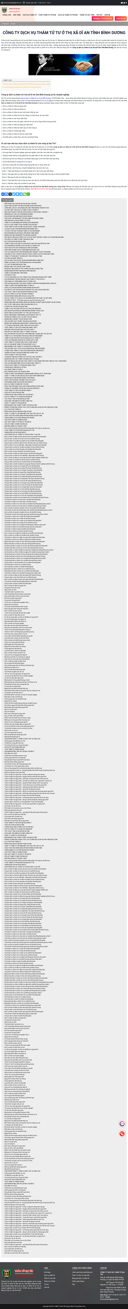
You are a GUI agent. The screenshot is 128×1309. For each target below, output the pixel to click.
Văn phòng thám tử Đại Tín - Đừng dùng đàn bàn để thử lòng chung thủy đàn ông (29, 770)
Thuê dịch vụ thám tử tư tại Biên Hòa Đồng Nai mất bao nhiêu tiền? (25, 525)
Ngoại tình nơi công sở (11, 604)
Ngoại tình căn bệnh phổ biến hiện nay (16, 688)
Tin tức (99, 15)
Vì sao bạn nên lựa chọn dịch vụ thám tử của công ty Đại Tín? (21, 87)
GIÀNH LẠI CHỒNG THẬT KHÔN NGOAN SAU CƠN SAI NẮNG (22, 262)
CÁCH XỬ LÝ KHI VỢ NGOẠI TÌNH (14, 392)
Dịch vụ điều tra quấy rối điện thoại (15, 661)
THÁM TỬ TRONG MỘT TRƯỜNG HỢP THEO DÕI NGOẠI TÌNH (23, 256)
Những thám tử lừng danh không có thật (17, 680)
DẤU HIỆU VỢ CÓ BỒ (10, 753)
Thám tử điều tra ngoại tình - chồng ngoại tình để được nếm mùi (24, 787)
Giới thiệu (17, 15)
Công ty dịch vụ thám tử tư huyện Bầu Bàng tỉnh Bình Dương (23, 476)
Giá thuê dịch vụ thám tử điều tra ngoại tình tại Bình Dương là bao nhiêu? (26, 552)
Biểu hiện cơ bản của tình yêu (13, 697)
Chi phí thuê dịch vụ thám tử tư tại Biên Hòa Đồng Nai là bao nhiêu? (25, 558)
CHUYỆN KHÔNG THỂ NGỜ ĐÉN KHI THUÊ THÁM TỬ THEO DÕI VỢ (24, 279)
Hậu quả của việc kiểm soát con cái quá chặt (18, 627)
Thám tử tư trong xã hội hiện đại (14, 642)
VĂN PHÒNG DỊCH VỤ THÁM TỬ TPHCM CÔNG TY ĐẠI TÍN (22, 434)
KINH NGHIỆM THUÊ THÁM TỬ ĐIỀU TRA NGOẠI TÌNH (20, 405)
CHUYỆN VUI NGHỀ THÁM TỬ (13, 258)
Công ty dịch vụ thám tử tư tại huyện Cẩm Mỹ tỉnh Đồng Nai (22, 491)
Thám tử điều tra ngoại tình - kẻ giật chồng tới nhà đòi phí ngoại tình (25, 776)
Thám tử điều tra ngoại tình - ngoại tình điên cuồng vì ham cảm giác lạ (26, 783)
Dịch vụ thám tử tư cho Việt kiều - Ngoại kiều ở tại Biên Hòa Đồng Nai (25, 445)
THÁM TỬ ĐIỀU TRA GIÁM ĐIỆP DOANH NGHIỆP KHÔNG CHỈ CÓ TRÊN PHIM (27, 373)
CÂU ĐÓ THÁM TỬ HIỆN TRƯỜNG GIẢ (16, 424)
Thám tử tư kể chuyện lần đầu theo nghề (17, 613)
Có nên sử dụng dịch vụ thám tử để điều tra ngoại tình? (21, 617)
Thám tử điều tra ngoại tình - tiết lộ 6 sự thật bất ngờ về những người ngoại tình (29, 791)
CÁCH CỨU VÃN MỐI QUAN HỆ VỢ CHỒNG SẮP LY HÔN (21, 340)
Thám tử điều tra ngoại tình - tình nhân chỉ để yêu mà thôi (22, 789)
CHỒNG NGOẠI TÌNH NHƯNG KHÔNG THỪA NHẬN (19, 378)
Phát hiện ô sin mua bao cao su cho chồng (17, 808)
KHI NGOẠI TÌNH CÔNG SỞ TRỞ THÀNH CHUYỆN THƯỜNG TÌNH (23, 269)
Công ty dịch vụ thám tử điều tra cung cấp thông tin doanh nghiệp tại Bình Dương (29, 464)
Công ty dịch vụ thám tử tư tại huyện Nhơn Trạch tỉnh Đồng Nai (23, 802)
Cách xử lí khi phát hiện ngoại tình (14, 669)
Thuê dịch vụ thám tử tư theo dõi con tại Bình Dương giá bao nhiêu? (25, 506)
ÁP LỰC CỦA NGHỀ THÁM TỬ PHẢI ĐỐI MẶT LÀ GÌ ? (20, 344)
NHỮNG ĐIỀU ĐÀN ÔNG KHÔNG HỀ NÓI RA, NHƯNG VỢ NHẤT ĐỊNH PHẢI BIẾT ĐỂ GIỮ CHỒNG (32, 302)
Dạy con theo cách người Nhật (13, 716)
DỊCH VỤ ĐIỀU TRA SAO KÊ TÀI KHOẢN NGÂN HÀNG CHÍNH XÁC (24, 260)
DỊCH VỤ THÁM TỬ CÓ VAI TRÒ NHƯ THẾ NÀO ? (19, 294)
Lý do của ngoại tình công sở (13, 732)
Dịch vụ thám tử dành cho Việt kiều (15, 814)
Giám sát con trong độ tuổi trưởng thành (17, 659)
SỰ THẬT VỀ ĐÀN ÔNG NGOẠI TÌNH (15, 264)
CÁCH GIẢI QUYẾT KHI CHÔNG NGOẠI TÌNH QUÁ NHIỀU (21, 248)
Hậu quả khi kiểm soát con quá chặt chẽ (16, 596)
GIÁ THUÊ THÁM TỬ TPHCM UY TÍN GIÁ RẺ (17, 422)
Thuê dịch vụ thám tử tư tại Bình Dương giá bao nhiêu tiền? (22, 573)
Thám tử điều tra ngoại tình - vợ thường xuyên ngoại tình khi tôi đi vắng (26, 797)
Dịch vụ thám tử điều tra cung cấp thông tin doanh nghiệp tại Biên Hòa (26, 457)
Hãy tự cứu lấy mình (10, 709)
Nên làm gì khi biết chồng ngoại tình (15, 734)
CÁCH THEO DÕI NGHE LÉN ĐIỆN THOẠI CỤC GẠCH (20, 380)
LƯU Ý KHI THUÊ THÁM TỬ (12, 409)
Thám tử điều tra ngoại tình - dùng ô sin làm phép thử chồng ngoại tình (26, 799)
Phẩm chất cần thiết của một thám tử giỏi (17, 718)
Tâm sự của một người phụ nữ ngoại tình (17, 674)
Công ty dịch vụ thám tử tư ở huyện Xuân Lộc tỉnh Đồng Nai (22, 462)
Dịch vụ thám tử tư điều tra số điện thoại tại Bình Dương (21, 535)
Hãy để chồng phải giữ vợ (12, 736)
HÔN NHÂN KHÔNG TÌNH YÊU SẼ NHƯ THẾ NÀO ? (19, 751)
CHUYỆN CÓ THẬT (10, 275)
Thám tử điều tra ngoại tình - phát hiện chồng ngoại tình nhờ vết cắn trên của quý (29, 793)
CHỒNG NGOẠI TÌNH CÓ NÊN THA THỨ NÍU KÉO (18, 394)
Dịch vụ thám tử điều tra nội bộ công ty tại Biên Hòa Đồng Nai (23, 453)
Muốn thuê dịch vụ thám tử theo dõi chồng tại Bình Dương (22, 543)
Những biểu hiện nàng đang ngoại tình (16, 707)
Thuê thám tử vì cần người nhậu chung (16, 766)
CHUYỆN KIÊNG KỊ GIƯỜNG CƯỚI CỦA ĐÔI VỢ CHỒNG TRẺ (22, 245)
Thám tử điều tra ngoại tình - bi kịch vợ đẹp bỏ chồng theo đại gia (24, 774)
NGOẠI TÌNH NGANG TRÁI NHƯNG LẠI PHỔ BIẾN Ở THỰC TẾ (22, 315)
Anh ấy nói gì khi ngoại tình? (13, 598)
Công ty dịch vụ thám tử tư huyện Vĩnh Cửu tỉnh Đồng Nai (22, 466)
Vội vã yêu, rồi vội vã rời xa (12, 806)
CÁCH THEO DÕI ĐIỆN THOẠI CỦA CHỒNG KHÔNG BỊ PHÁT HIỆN (24, 386)
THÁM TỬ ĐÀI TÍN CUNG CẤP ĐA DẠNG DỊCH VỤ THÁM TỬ (22, 338)
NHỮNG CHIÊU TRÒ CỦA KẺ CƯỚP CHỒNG (17, 266)
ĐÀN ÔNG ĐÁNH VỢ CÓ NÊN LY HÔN (15, 426)
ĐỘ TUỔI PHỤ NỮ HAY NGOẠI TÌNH (15, 241)
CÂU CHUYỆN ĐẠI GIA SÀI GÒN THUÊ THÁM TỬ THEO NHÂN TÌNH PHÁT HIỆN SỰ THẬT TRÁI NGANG (35, 361)
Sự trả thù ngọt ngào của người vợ (15, 619)
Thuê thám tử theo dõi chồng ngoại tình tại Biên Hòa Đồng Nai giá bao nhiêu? (28, 510)
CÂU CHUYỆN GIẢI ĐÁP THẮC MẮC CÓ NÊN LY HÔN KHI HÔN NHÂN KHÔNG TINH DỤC (30, 283)
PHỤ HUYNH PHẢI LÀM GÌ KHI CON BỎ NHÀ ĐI (18, 216)
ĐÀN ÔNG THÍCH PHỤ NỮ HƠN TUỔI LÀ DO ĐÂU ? (19, 329)
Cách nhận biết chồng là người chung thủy (17, 594)
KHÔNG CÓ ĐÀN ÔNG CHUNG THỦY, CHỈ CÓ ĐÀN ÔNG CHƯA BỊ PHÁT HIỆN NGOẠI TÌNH (31, 407)
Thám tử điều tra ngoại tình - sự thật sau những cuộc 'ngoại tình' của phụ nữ (28, 781)
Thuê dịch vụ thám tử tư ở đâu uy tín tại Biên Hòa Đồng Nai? (23, 520)
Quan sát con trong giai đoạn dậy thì (15, 655)
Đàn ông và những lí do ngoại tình (14, 713)
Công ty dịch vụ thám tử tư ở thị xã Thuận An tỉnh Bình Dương (23, 485)
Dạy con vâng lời (9, 711)
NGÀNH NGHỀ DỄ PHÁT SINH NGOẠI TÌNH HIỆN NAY (20, 271)
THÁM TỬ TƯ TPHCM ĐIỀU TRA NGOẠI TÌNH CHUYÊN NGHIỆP (23, 336)
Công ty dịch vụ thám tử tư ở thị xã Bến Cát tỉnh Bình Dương (22, 493)
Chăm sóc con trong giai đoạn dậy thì (16, 722)
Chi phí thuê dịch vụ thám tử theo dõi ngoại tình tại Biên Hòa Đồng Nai (26, 554)
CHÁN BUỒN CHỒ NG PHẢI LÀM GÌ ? (15, 432)
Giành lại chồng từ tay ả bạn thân (14, 772)
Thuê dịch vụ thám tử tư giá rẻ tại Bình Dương (18, 531)
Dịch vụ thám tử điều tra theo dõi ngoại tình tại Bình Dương (22, 575)
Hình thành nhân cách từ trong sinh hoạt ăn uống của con (22, 690)
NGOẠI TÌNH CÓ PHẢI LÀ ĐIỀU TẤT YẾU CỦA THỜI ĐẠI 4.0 (22, 313)
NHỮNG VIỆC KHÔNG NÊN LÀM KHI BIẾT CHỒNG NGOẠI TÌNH (22, 323)
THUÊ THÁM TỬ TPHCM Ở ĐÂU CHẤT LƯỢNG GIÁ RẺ (20, 342)
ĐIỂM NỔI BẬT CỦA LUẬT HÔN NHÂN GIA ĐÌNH (18, 214)
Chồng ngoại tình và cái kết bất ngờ (15, 699)
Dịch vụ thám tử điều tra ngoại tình (15, 585)
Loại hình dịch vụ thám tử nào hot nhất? (16, 638)
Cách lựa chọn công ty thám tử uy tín (15, 634)
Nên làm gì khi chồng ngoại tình (14, 762)
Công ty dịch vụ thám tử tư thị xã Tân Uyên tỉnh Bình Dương (22, 480)
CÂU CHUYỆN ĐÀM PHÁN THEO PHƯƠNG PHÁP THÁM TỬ (22, 363)
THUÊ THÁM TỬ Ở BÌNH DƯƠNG (14, 749)
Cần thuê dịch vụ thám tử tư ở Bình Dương (17, 564)
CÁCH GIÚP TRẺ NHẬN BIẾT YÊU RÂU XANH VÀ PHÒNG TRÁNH (23, 218)
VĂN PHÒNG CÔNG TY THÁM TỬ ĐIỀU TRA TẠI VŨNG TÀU (22, 739)
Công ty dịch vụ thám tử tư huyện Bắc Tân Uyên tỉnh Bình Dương (24, 478)
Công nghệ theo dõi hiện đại (13, 648)
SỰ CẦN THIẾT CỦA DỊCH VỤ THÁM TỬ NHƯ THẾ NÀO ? (21, 210)
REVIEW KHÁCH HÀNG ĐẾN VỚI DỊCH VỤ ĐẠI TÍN (19, 296)
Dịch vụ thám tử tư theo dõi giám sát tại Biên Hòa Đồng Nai (22, 449)
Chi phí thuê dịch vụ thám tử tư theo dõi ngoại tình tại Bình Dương (24, 556)
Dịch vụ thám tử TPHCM (68, 15)
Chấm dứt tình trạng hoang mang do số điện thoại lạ (20, 703)
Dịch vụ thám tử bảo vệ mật (13, 611)
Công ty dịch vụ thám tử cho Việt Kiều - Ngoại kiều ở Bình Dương (24, 455)
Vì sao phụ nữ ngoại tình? (12, 600)
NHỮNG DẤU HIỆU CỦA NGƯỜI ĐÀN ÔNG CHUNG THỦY (21, 352)
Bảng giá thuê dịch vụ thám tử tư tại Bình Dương (19, 569)
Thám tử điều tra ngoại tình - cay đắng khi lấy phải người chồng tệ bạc (26, 812)
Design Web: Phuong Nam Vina (75, 1306)
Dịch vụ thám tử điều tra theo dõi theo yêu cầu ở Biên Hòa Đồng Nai (25, 436)
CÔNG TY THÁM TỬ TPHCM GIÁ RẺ (15, 403)
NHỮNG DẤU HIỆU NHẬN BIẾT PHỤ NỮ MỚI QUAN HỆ (20, 235)
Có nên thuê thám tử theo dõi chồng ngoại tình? (19, 726)
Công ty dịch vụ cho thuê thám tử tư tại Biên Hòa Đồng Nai (22, 562)
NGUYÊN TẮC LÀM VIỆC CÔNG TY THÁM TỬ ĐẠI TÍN (20, 331)
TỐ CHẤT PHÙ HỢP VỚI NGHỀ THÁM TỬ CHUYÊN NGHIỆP (22, 231)
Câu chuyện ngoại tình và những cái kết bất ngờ (19, 665)
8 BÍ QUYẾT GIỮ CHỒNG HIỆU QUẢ (14, 747)
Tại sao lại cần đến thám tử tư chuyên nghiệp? (18, 676)
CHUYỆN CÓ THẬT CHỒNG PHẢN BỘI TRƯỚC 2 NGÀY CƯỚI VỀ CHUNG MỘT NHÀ (29, 254)
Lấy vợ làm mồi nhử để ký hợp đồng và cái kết (18, 636)
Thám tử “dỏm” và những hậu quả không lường (19, 632)
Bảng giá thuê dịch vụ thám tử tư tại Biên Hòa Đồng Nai (21, 571)
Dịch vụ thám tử (29, 15)
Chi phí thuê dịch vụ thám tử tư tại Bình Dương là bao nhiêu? (23, 560)
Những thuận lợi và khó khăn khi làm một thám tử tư (20, 682)
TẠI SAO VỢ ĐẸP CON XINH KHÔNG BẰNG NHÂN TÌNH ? (21, 229)
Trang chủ (6, 15)
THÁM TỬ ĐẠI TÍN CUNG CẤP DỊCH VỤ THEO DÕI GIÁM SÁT (22, 308)
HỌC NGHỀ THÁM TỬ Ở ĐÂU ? (13, 369)
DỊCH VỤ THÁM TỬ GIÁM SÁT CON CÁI (16, 384)
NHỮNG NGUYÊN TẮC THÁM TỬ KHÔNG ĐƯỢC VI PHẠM (21, 359)
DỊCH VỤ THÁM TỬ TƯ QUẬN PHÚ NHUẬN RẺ (18, 397)
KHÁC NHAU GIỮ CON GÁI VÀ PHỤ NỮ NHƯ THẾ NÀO (20, 203)
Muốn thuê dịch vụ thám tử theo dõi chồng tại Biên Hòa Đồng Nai (24, 541)
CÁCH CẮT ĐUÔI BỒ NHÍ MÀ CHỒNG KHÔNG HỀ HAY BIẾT (22, 287)
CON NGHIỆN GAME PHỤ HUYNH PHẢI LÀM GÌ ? (18, 382)
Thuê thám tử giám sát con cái (14, 671)
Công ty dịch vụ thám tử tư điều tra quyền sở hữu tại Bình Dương (24, 447)
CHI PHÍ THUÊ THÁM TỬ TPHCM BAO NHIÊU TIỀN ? (20, 365)
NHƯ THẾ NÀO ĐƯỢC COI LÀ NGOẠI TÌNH (17, 371)
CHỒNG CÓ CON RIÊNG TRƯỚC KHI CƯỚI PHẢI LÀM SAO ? (22, 388)
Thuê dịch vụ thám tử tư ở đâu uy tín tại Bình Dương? (20, 522)
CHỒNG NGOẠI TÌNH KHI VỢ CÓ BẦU (15, 367)
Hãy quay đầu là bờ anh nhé (13, 810)
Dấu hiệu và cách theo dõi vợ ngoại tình (16, 820)
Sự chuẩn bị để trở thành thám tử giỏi (16, 606)
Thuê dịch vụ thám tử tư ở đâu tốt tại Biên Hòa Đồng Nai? (22, 516)
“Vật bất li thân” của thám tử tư (14, 592)
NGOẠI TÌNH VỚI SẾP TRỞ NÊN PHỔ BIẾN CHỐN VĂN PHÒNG (22, 206)
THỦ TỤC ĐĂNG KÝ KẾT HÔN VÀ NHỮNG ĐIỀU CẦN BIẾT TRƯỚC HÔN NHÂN (27, 252)
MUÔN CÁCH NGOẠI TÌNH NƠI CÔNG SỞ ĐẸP (18, 411)
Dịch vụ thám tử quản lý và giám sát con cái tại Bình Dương (22, 512)
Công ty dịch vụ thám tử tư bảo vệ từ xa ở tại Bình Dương (22, 438)
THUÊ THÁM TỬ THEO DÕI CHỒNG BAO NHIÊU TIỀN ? (20, 327)
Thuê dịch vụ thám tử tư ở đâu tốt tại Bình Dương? (20, 518)
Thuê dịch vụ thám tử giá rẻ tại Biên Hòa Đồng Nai (19, 529)
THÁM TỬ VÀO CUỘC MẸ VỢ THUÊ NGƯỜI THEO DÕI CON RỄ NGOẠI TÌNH (27, 243)
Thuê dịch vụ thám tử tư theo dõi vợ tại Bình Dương (20, 501)
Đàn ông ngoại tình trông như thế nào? (16, 608)
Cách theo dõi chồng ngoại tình (14, 818)
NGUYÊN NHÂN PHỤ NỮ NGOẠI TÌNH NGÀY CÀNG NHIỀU (21, 233)
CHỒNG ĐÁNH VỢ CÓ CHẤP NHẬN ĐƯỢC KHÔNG (19, 418)
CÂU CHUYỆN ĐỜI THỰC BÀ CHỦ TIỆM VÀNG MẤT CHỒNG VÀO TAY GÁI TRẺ (28, 334)
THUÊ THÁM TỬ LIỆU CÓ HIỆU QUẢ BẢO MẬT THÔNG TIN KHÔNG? (24, 227)
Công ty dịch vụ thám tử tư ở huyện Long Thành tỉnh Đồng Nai (23, 483)
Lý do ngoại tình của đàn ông (13, 816)
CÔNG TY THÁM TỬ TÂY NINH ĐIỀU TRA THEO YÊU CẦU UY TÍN (24, 413)
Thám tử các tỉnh (87, 15)
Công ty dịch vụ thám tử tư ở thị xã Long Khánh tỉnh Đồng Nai (23, 495)
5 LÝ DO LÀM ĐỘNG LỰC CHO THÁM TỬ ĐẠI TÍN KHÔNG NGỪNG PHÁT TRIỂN (27, 277)
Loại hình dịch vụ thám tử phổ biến (15, 650)
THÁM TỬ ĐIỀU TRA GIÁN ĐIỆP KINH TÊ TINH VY (19, 285)
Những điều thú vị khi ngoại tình (14, 644)
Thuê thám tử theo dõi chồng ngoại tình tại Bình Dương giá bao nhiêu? (26, 514)
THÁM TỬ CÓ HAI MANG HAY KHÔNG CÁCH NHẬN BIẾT (21, 222)
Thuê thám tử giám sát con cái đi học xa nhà (18, 728)
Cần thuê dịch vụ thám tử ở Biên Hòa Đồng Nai (18, 567)
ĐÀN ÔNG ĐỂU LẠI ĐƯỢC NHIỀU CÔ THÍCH (17, 220)
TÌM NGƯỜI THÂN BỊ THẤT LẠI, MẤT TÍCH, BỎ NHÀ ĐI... (21, 317)
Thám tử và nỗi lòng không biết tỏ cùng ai (17, 629)
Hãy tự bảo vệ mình (10, 590)
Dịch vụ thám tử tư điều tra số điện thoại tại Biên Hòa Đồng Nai (23, 533)
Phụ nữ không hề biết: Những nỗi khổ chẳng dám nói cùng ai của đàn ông (27, 428)
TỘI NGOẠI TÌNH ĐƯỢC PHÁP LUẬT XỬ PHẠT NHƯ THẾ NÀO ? (23, 357)
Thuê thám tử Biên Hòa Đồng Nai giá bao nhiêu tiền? (20, 581)
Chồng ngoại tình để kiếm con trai (14, 741)
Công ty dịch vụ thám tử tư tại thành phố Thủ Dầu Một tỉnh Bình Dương (26, 497)
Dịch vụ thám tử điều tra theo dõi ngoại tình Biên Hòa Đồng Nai (23, 579)
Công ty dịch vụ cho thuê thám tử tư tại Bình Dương (20, 577)
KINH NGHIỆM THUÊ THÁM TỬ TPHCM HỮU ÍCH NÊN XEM (22, 346)
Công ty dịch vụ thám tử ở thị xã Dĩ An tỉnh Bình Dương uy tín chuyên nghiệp (26, 84)
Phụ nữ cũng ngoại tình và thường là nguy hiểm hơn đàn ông (23, 768)
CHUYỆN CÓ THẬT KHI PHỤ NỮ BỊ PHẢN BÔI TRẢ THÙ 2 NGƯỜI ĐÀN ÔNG (26, 290)
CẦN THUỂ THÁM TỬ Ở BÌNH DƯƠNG (15, 420)
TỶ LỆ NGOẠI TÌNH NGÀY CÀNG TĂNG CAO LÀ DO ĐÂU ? (21, 325)
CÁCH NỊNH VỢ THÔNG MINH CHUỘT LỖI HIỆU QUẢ (20, 281)
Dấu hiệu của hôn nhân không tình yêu (16, 625)
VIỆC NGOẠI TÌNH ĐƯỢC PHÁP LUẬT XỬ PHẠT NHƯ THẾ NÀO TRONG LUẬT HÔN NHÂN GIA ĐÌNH (34, 237)
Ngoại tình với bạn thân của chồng (15, 646)
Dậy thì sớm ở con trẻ (11, 730)
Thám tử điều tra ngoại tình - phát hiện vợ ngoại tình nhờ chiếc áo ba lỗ (26, 778)
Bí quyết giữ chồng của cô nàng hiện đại (16, 684)
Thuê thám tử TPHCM (47, 15)
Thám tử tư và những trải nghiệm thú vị (16, 602)
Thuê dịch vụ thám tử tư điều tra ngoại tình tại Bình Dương (22, 539)
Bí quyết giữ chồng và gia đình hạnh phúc (17, 760)
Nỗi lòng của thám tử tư (11, 667)
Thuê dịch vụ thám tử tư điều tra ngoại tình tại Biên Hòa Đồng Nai (24, 537)
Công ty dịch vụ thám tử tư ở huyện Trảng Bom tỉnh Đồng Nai (23, 470)
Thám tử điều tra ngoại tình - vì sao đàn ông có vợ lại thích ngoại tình (25, 785)
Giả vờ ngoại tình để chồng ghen (14, 663)
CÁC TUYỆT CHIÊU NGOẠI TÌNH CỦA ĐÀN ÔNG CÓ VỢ (20, 304)
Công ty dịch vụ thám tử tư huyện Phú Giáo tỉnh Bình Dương (22, 468)
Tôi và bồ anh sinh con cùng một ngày (16, 745)
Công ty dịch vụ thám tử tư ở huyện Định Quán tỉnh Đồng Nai (23, 487)
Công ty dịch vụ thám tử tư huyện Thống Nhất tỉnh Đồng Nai (23, 474)
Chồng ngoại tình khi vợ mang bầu (15, 757)
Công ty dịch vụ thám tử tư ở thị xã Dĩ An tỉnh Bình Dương (22, 489)
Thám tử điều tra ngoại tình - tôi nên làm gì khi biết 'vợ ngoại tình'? (24, 804)
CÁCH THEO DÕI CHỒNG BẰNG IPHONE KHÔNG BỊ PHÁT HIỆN (23, 415)
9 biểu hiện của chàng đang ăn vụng (15, 755)
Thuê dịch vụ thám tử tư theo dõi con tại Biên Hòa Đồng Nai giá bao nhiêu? (27, 504)
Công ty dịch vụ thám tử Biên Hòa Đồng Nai (17, 583)
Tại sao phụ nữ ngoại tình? (12, 686)
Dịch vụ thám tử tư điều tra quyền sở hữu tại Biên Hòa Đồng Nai (24, 441)
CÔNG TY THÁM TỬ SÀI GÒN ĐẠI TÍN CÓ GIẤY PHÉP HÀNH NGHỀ (24, 376)
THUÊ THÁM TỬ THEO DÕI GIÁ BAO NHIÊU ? (18, 390)
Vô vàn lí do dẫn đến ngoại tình (13, 678)
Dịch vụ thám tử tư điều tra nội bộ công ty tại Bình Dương (22, 459)
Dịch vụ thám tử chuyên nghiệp (14, 623)
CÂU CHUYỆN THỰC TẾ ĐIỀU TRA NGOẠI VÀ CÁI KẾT (20, 321)
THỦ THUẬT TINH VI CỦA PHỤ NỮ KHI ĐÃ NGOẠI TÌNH (20, 292)
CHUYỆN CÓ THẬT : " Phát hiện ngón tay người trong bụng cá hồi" (24, 300)
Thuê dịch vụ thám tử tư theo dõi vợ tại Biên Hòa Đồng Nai (22, 499)
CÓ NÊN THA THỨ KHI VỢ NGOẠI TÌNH (16, 306)
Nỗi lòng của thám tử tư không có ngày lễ (17, 657)
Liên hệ (107, 15)
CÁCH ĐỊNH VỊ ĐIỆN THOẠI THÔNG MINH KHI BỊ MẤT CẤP (21, 250)
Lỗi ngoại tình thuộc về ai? (12, 587)
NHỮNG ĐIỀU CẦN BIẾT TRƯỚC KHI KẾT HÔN (18, 319)
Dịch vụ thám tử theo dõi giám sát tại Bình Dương (19, 451)
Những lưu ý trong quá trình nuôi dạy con (17, 720)
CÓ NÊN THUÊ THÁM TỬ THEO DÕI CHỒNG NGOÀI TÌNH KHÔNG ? (24, 350)
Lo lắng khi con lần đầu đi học (13, 692)
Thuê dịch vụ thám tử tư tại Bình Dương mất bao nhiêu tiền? (23, 527)
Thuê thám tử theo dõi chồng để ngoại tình (17, 764)
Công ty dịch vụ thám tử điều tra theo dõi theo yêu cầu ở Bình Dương (25, 443)
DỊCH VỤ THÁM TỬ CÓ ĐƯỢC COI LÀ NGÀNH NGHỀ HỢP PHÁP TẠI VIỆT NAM (28, 298)
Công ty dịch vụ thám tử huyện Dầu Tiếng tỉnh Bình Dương (22, 472)
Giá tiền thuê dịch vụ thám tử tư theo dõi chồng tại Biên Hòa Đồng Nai (25, 546)
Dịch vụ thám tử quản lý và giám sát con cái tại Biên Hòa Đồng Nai (24, 508)
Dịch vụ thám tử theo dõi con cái (14, 615)
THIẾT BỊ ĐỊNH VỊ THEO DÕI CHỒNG (15, 355)
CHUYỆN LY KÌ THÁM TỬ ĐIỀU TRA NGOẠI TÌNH (18, 239)
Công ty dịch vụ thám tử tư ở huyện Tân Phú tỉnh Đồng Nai (22, 795)
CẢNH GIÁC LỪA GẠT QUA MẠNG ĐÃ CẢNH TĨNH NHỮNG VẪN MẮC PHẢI (26, 208)
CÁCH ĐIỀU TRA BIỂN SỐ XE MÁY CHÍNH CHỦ (18, 401)
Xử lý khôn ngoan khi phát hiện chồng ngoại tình (19, 705)
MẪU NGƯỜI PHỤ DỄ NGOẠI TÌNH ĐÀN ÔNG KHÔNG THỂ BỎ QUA (24, 310)
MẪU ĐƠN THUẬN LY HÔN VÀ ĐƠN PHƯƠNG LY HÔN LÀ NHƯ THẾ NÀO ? (26, 212)
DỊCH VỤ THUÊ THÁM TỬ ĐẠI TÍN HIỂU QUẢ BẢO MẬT (21, 224)
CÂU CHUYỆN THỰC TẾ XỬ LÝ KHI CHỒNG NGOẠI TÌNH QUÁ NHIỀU (24, 348)
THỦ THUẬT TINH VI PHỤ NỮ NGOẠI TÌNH (17, 399)
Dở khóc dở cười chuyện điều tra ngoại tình (17, 724)
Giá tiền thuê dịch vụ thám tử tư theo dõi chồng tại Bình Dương (23, 548)
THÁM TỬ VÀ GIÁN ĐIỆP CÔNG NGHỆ (15, 273)
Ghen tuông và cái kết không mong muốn (17, 640)
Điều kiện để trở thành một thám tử (15, 621)
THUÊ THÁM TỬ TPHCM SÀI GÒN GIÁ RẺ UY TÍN (19, 430)
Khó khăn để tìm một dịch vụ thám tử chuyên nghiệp (20, 695)
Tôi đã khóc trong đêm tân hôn (14, 743)
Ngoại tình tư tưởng (10, 701)
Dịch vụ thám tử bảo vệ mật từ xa (14, 653)
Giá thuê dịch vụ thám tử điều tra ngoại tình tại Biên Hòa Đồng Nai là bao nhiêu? (29, 550)
